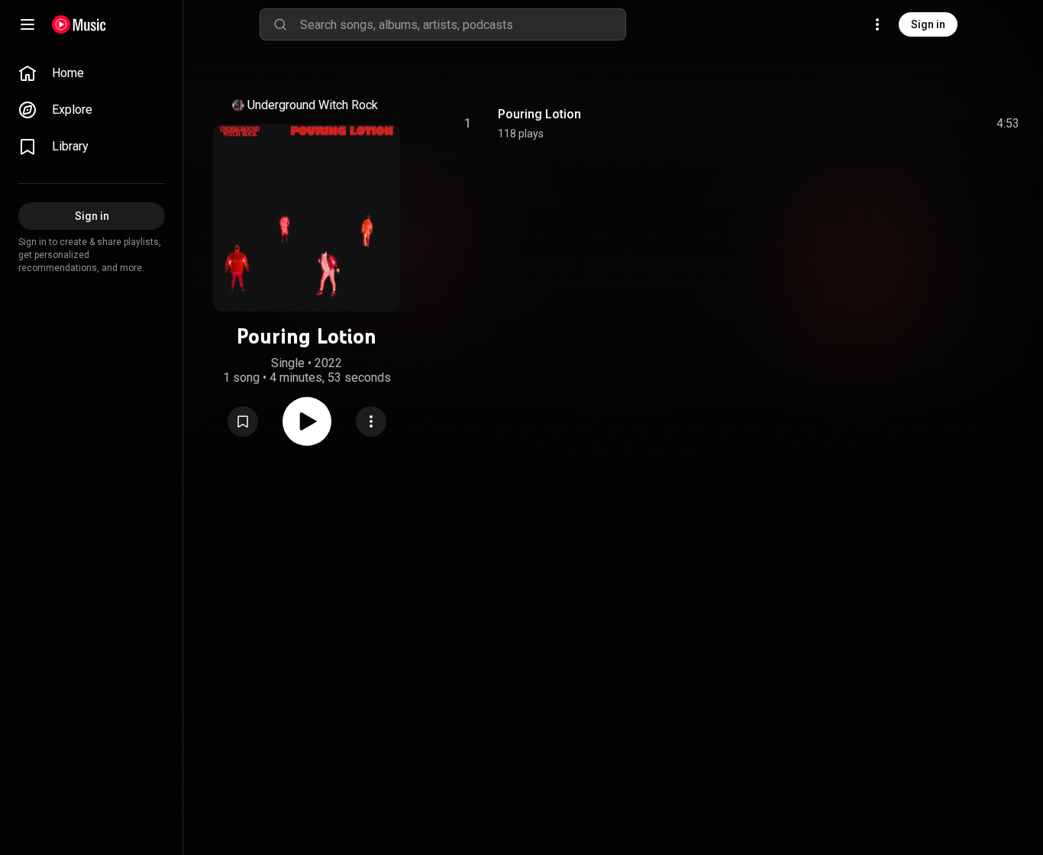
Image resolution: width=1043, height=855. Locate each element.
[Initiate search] (280, 24)
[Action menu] (371, 421)
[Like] (892, 123)
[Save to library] (243, 421)
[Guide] (27, 24)
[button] (243, 421)
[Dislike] (921, 123)
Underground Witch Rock (312, 105)
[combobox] (462, 24)
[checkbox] (1008, 124)
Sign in (928, 24)
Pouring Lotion (539, 114)
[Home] (79, 24)
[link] (91, 73)
